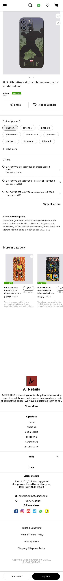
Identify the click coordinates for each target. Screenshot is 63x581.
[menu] (5, 5)
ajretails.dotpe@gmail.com (33, 496)
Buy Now (46, 576)
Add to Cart (16, 576)
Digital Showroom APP (36, 560)
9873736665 (33, 500)
